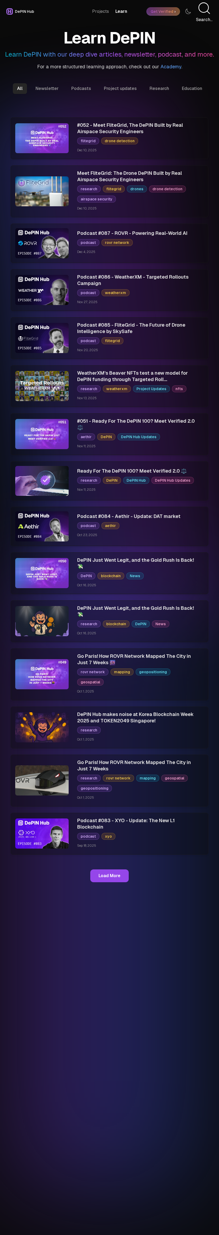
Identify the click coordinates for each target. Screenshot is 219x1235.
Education (192, 88)
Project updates (120, 88)
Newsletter (47, 88)
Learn (121, 11)
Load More (109, 875)
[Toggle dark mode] (188, 11)
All (20, 88)
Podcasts (81, 88)
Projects (100, 11)
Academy (171, 66)
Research (159, 88)
